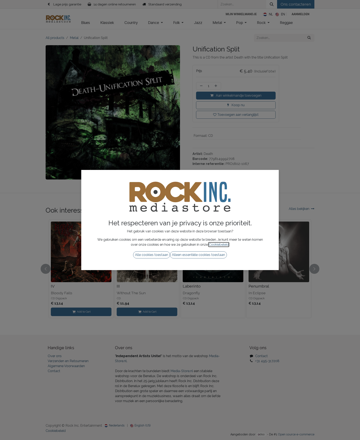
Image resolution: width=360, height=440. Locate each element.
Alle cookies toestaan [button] (151, 255)
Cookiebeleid (219, 245)
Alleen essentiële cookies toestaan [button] (198, 255)
